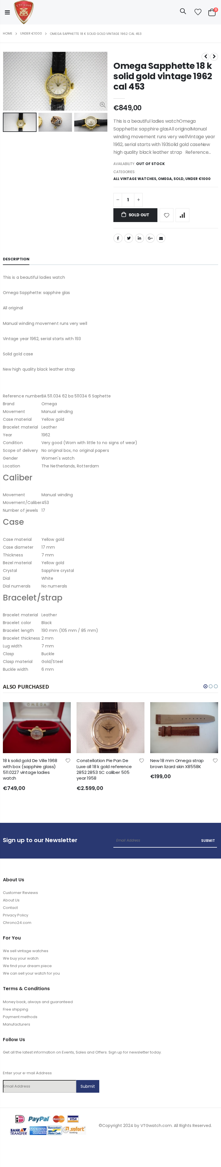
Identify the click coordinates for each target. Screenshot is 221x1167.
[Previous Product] (205, 57)
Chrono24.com (17, 922)
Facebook (118, 238)
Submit (208, 840)
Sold (179, 178)
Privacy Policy (15, 915)
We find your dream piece (27, 966)
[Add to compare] (182, 215)
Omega (165, 178)
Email (160, 238)
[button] (205, 686)
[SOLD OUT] (61, 711)
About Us (11, 900)
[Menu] (7, 12)
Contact (10, 907)
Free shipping (15, 1009)
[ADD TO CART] (208, 711)
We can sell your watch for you (31, 973)
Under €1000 (31, 33)
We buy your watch (21, 958)
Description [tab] (16, 259)
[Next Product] (214, 57)
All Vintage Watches (134, 178)
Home (7, 33)
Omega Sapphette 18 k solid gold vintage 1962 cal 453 (162, 76)
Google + (150, 238)
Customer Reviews (20, 892)
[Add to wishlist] (167, 215)
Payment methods (20, 1017)
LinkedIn (139, 238)
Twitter (128, 238)
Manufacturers (16, 1024)
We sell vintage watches (25, 951)
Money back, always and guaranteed (38, 1002)
